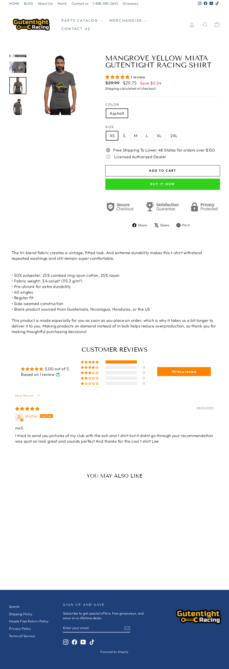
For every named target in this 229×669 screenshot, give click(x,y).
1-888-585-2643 (105, 3)
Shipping (112, 88)
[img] (27, 408)
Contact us (80, 3)
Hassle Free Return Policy (29, 621)
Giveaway (131, 3)
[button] (118, 77)
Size (109, 127)
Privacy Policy (20, 628)
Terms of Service (22, 636)
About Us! (45, 3)
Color (112, 104)
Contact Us (75, 28)
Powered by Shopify (114, 652)
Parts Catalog (80, 20)
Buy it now (162, 184)
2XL (174, 135)
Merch (62, 3)
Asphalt (117, 113)
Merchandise (126, 20)
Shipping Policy (21, 614)
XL (159, 135)
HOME (14, 3)
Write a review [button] (184, 371)
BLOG (28, 3)
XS (112, 135)
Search (14, 606)
